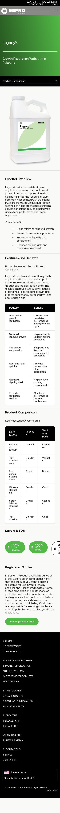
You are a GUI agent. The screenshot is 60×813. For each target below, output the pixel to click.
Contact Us (36, 4)
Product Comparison (14, 80)
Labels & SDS (49, 1)
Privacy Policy (51, 790)
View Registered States (21, 621)
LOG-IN (53, 4)
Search (31, 1)
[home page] (13, 11)
